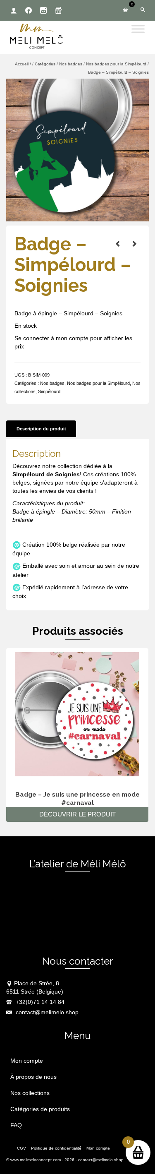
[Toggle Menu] (138, 29)
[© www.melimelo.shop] (77, 149)
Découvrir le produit (77, 814)
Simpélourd (49, 391)
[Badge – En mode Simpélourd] (134, 244)
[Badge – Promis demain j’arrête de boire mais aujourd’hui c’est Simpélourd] (118, 244)
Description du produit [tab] (41, 428)
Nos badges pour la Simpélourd (98, 383)
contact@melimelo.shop (46, 1012)
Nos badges (52, 383)
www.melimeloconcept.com (35, 1159)
